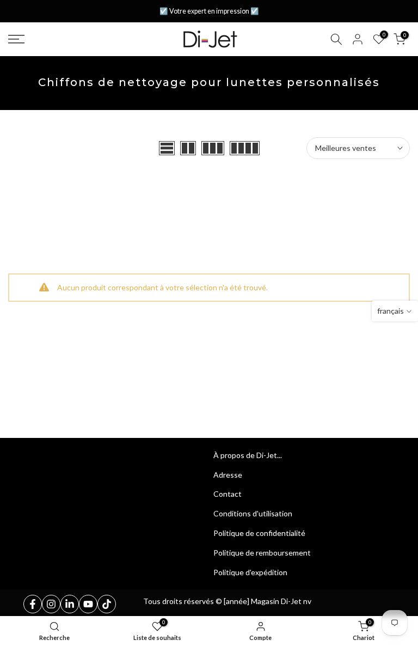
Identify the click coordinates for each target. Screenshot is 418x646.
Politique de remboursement (262, 552)
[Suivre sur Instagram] (51, 604)
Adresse (227, 474)
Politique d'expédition (250, 572)
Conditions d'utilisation (252, 513)
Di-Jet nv (296, 601)
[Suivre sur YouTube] (88, 604)
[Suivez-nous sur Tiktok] (106, 604)
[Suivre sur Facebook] (32, 604)
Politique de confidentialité (259, 533)
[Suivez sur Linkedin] (69, 604)
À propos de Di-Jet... (247, 455)
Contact (227, 493)
